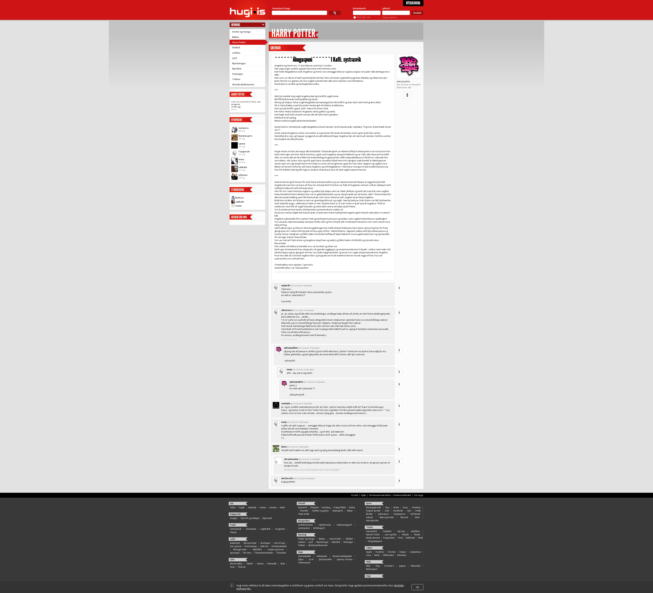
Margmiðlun (304, 520)
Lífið (232, 559)
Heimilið (304, 510)
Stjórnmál (267, 518)
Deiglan (233, 518)
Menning (235, 25)
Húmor (260, 563)
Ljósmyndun (304, 528)
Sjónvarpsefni (325, 559)
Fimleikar (416, 507)
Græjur (402, 551)
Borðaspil (265, 543)
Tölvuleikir (281, 552)
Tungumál (279, 528)
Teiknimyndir (304, 562)
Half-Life (264, 546)
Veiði (417, 517)
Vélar (368, 561)
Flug (378, 565)
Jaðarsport (383, 513)
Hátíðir (249, 563)
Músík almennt (373, 537)
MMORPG (257, 549)
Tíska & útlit (303, 513)
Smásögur (237, 73)
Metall (417, 534)
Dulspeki (314, 507)
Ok (417, 587)
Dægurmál (235, 514)
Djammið (302, 507)
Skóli (282, 563)
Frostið (354, 495)
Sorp (232, 566)
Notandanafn (359, 8)
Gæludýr (252, 507)
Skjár (300, 552)
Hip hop (401, 531)
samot (241, 143)
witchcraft (287, 478)
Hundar (273, 507)
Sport (369, 503)
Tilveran (242, 566)
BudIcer (239, 197)
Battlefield (235, 543)
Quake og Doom (276, 549)
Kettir (282, 507)
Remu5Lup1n (245, 135)
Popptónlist (389, 537)
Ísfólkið (236, 47)
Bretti (396, 507)
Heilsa (352, 507)
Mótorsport (371, 569)
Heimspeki (251, 528)
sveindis (285, 403)
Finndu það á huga (281, 8)
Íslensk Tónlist (373, 534)
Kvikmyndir (322, 556)
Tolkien (236, 79)
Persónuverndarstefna (380, 495)
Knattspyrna (399, 513)
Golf (387, 510)
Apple (369, 551)
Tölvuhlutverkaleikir (263, 552)
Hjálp (363, 495)
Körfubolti (415, 513)
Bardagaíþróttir (373, 507)
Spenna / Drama (344, 559)
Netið (377, 555)
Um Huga (418, 495)
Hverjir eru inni (239, 217)
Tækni (369, 547)
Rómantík (272, 563)
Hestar (263, 507)
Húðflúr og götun (320, 510)
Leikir (232, 539)
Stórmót (404, 517)
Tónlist (369, 527)
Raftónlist (410, 537)
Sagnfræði (265, 528)
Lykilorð (386, 8)
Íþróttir (369, 513)
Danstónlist (371, 531)
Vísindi (233, 532)
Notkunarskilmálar (402, 495)
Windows (401, 555)
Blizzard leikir (250, 543)
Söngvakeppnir (375, 541)
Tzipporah (244, 151)
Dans (405, 507)
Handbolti (398, 510)
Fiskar (233, 507)
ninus (241, 159)
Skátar (350, 510)
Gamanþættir (304, 556)
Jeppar (402, 565)
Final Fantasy (251, 546)
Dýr (231, 503)
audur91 (285, 285)
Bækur (235, 36)
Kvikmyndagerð (344, 524)
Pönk (400, 537)
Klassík (405, 534)
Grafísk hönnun (305, 524)
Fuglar (242, 507)
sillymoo (242, 175)
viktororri (286, 310)
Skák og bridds (386, 517)
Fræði (233, 524)
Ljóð (234, 58)
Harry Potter (239, 42)
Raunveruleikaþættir (342, 556)
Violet (238, 205)
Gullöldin (387, 531)
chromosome (291, 459)
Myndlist (236, 68)
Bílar (368, 565)
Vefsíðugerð (319, 528)
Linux (368, 555)
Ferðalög (326, 507)
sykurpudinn (403, 81)
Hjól (409, 510)
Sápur (301, 559)
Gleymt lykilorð (390, 17)
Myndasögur (239, 63)
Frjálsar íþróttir (373, 510)
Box (387, 507)
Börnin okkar (236, 563)
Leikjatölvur (415, 551)
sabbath (242, 167)
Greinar (275, 48)
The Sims (247, 552)
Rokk (420, 537)
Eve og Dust (235, 546)
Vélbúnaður (388, 555)
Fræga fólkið (340, 507)
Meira (234, 109)
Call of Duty (279, 543)
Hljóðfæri (415, 531)
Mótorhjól (415, 565)
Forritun (392, 551)
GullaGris (243, 128)
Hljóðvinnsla (325, 524)
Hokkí (418, 510)
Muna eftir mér (364, 17)
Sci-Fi (311, 559)
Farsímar (380, 551)
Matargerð (338, 510)
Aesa (284, 446)
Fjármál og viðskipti (250, 518)
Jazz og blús (391, 534)
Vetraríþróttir (372, 520)
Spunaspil (234, 552)
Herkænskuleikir (279, 546)
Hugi (368, 575)
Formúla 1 (389, 565)
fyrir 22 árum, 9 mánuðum (301, 285)
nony (289, 369)
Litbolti (369, 517)
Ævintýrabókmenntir (243, 84)
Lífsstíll (301, 503)
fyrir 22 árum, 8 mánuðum (304, 478)
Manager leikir (240, 549)
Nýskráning (413, 3)
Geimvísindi (235, 528)
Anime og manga (241, 31)
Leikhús (236, 52)
